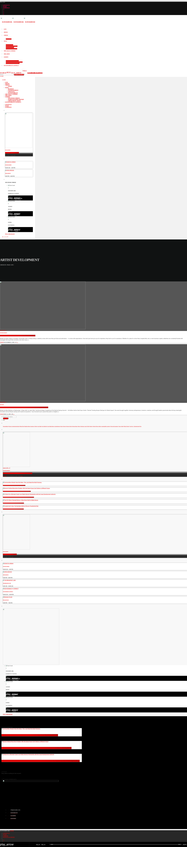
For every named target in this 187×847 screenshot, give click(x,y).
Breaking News (27, 426)
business (32, 426)
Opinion (90, 426)
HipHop (35, 426)
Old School (5, 551)
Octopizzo (82, 426)
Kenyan (64, 426)
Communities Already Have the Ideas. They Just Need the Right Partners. (14, 485)
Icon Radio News (51, 426)
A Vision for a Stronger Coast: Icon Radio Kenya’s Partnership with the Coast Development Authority (18, 497)
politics (99, 426)
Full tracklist (10, 234)
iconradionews (57, 426)
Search (19, 74)
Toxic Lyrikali (120, 426)
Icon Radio (39, 426)
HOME (12, 830)
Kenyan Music (75, 426)
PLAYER (35, 73)
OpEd (88, 426)
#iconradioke (5, 426)
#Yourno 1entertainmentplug (13, 426)
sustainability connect (105, 426)
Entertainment (3, 332)
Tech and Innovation (114, 426)
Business (2, 404)
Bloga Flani (22, 426)
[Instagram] (3, 13)
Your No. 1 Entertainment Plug (135, 426)
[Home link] (18, 22)
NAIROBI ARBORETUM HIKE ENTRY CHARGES (17, 473)
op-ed (86, 426)
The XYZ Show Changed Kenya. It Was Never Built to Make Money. (13, 503)
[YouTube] (3, 9)
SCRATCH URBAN (8, 164)
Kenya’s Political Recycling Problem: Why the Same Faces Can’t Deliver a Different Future (17, 491)
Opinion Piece (95, 426)
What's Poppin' (126, 426)
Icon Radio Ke (44, 426)
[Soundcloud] (3, 11)
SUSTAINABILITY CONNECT (8, 591)
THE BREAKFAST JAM (12, 153)
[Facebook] (3, 14)
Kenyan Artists (69, 426)
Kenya (61, 426)
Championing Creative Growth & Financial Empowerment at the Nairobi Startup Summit (24, 407)
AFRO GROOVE (8, 173)
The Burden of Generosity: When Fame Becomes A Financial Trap (17, 335)
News (79, 426)
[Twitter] (3, 10)
